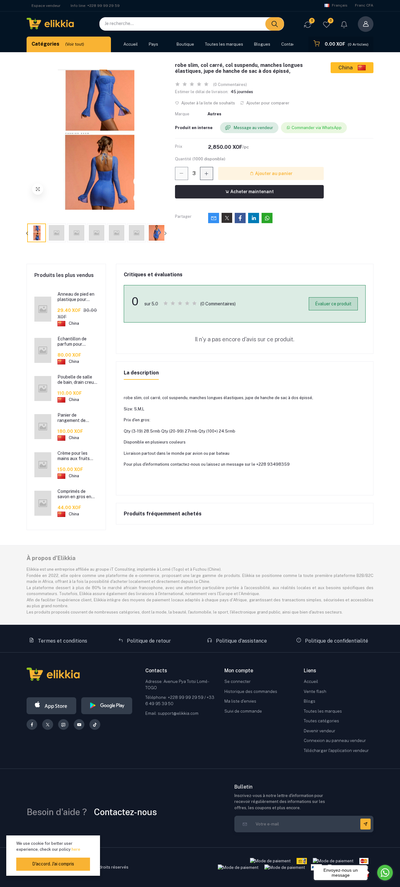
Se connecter (237, 681)
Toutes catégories (321, 721)
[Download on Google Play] (106, 705)
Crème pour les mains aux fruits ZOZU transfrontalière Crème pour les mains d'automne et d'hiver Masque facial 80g (77, 456)
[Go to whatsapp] (385, 872)
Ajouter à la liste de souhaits (207, 103)
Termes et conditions (62, 641)
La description (141, 373)
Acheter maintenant (251, 191)
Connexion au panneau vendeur (335, 740)
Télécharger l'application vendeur (336, 750)
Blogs (309, 701)
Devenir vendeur (319, 731)
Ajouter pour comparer (267, 103)
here (76, 849)
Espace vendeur (46, 5)
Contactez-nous (125, 812)
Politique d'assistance (241, 641)
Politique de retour (148, 641)
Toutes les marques (224, 44)
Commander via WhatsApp (317, 127)
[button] (344, 25)
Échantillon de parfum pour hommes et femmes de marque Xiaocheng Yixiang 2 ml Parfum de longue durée (77, 341)
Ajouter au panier (273, 173)
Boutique (185, 44)
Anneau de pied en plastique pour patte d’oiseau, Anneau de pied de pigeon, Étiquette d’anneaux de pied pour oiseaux (76, 297)
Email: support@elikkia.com (171, 713)
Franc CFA (364, 5)
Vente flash (315, 691)
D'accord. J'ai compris (53, 863)
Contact (289, 44)
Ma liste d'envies (240, 701)
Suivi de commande (243, 711)
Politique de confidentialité (336, 641)
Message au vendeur (253, 127)
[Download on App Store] (51, 705)
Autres (214, 114)
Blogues (262, 44)
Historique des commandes (250, 691)
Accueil (130, 44)
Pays (153, 44)
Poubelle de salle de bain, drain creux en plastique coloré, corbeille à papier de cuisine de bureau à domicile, (78, 379)
